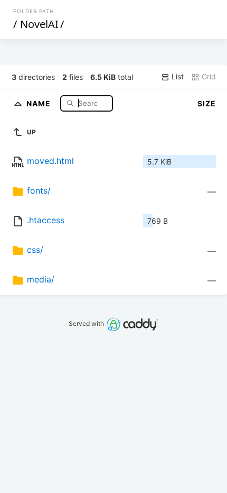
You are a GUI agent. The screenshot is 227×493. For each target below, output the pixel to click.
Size (206, 103)
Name (39, 102)
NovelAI (39, 24)
